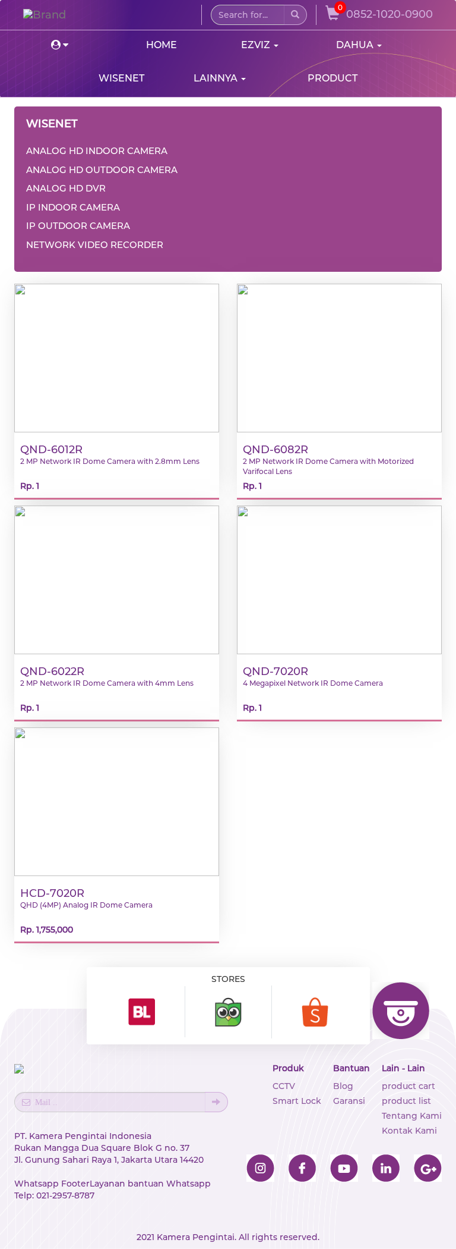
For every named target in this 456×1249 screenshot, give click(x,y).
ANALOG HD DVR (66, 188)
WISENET (121, 78)
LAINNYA (217, 78)
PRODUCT (332, 78)
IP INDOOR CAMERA (73, 207)
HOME (161, 45)
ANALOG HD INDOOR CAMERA (96, 150)
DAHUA (356, 45)
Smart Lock (297, 1101)
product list (406, 1101)
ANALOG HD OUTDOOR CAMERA (102, 169)
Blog (343, 1086)
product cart (408, 1086)
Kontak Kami (409, 1130)
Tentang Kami (412, 1115)
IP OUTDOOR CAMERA (78, 225)
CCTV (284, 1086)
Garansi (349, 1101)
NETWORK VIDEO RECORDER (94, 244)
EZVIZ (257, 45)
